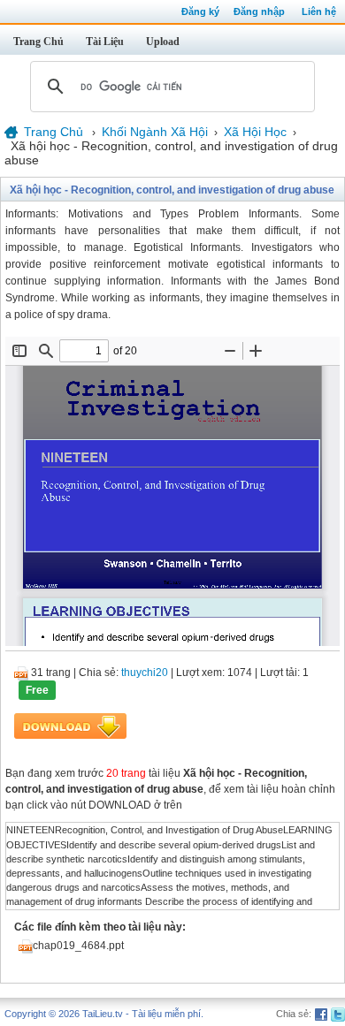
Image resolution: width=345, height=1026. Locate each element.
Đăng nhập (259, 11)
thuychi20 (144, 672)
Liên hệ (319, 11)
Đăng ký (200, 11)
